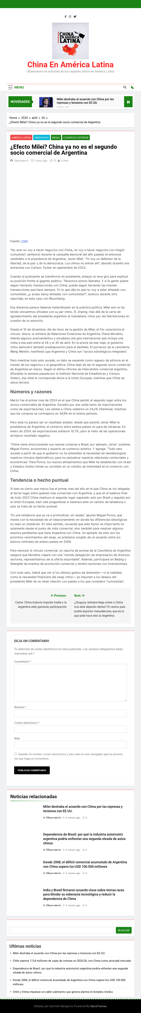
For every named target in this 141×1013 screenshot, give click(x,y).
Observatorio (21, 160)
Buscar (123, 930)
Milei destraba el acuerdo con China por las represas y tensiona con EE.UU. (85, 100)
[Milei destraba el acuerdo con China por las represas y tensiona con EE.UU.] (46, 104)
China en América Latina (70, 64)
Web (17, 738)
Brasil (56, 137)
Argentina (42, 137)
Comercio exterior (75, 137)
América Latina (21, 137)
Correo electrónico (26, 723)
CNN (24, 241)
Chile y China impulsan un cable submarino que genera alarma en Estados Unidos (63, 992)
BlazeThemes (98, 1006)
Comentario (22, 661)
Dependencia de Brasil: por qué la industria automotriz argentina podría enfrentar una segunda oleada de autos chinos (84, 839)
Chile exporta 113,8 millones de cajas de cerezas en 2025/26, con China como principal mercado (72, 960)
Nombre (20, 707)
